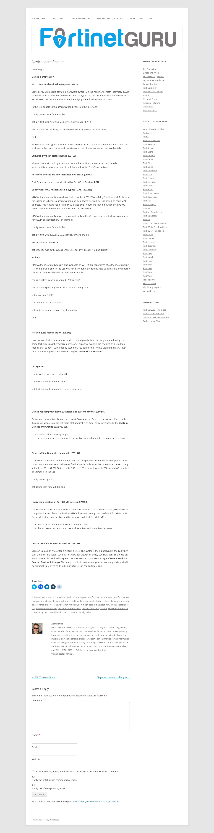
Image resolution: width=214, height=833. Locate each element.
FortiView (147, 264)
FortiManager (149, 204)
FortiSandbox (149, 249)
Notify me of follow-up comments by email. (54, 779)
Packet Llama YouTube (141, 18)
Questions (148, 106)
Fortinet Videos (150, 215)
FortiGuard (148, 189)
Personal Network (151, 102)
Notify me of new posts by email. (49, 788)
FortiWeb (147, 276)
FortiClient (148, 163)
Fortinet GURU (39, 18)
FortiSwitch (148, 257)
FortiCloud (148, 166)
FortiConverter (150, 170)
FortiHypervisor (150, 197)
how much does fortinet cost (91, 604)
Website (36, 759)
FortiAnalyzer (149, 133)
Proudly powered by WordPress (45, 819)
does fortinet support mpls (99, 597)
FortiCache (148, 151)
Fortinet (147, 208)
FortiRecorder (149, 245)
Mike (88, 612)
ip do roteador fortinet (46, 608)
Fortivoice (147, 268)
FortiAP (146, 136)
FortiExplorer (149, 178)
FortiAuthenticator (151, 140)
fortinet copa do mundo (51, 601)
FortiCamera (149, 155)
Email (35, 747)
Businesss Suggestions (153, 76)
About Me (58, 18)
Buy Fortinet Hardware (153, 80)
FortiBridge (148, 148)
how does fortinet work (66, 604)
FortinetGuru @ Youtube (154, 309)
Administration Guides (153, 129)
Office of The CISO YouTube (156, 317)
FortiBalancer (149, 144)
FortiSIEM (147, 253)
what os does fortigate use (94, 608)
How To (146, 95)
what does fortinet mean (69, 608)
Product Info (149, 279)
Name (36, 734)
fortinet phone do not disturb (110, 601)
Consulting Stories (151, 84)
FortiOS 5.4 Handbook (65, 597)
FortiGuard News (151, 193)
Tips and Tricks (150, 110)
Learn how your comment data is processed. (96, 801)
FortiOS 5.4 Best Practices (155, 227)
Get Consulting (150, 69)
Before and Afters (151, 72)
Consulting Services (80, 18)
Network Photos (150, 99)
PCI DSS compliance (43, 677)
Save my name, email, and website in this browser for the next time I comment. (77, 771)
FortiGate (147, 185)
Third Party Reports (152, 287)
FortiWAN (147, 272)
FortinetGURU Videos (153, 91)
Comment (38, 700)
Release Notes (149, 283)
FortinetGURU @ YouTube (110, 18)
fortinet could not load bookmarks (79, 601)
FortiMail (147, 200)
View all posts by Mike (62, 653)
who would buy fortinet (56, 612)
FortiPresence (149, 242)
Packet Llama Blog (151, 321)
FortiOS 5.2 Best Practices (155, 223)
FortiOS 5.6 (148, 234)
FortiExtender (149, 181)
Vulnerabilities (149, 291)
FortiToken (148, 260)
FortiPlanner (149, 238)
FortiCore (147, 174)
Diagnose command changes (113, 677)
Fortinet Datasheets (152, 212)
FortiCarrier (148, 159)
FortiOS (146, 219)
